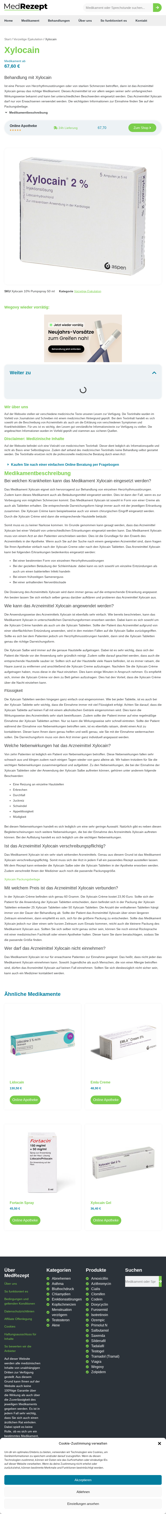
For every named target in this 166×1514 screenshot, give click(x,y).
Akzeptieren (83, 1480)
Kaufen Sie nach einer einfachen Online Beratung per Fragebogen (65, 464)
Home (8, 20)
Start (7, 39)
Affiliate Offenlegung (18, 1319)
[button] (159, 1443)
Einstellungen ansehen (83, 1504)
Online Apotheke (25, 1100)
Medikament (30, 20)
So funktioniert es (114, 20)
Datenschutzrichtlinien (19, 1311)
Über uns (85, 20)
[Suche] (157, 7)
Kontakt (141, 20)
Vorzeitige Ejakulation (28, 39)
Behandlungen (59, 20)
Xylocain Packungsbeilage (22, 879)
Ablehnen (83, 1492)
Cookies (9, 1326)
